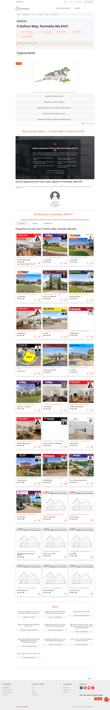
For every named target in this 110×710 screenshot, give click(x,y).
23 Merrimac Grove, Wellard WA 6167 (53, 588)
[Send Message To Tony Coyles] (65, 446)
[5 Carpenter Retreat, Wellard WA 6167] (81, 504)
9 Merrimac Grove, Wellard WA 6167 (26, 551)
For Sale (21, 223)
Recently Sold (47, 223)
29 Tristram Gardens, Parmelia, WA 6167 (53, 477)
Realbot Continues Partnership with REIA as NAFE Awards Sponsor (55, 612)
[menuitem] (63, 8)
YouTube (89, 687)
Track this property (27, 36)
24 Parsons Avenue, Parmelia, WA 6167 (27, 477)
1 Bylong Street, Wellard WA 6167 (52, 551)
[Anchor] (86, 131)
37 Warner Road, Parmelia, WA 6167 (79, 294)
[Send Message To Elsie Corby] (65, 336)
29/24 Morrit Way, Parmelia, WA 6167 (52, 404)
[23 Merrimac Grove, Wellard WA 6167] (55, 577)
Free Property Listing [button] (63, 8)
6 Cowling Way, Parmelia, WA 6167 (78, 257)
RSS (85, 687)
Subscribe (98, 698)
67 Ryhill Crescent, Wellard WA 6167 (26, 588)
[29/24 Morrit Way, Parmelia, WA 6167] (55, 393)
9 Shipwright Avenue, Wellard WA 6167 (79, 588)
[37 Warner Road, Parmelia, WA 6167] (81, 283)
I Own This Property (27, 32)
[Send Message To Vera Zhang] (91, 446)
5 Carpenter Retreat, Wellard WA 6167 (79, 514)
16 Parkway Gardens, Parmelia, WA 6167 (80, 477)
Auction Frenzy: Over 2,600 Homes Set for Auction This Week (81, 639)
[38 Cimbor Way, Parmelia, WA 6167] (55, 283)
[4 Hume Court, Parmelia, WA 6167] (55, 357)
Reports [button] (77, 8)
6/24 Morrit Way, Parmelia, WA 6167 (26, 514)
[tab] (55, 96)
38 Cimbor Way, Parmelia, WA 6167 (52, 294)
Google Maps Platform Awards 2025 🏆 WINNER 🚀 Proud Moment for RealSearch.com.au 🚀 (28, 640)
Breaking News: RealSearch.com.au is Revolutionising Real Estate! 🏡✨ (55, 639)
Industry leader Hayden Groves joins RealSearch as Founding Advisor (55, 625)
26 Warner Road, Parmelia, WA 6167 (26, 257)
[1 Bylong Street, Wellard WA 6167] (55, 540)
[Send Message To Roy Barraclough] (39, 299)
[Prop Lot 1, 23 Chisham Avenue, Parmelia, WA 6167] (28, 357)
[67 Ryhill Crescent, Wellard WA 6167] (28, 577)
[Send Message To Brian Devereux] (91, 299)
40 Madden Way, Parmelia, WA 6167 (79, 367)
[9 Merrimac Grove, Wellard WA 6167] (28, 540)
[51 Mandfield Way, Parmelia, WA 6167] (28, 430)
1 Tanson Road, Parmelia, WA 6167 (52, 257)
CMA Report (77, 32)
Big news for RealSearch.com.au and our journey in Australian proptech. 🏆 (28, 612)
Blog (33, 690)
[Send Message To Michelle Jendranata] (65, 299)
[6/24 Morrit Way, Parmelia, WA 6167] (28, 504)
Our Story (34, 692)
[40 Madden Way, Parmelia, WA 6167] (81, 357)
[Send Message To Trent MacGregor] (65, 263)
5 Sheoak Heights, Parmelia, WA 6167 (26, 331)
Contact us (5, 694)
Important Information (88, 123)
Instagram (92, 687)
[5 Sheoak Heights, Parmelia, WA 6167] (28, 320)
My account (66, 687)
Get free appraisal (46, 32)
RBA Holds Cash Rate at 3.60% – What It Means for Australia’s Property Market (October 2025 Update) (81, 626)
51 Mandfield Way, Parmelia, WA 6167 (26, 441)
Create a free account (60, 172)
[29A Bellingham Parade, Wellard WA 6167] (81, 540)
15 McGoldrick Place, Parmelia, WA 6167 (53, 441)
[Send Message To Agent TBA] (65, 520)
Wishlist (65, 692)
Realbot (25, 706)
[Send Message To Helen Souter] (39, 263)
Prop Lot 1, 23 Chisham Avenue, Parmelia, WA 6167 (28, 368)
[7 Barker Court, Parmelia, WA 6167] (28, 393)
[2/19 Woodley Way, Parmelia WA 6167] (55, 504)
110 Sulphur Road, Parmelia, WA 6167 (79, 331)
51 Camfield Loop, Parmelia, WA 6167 (53, 331)
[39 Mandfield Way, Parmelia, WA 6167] (81, 393)
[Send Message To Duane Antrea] (91, 336)
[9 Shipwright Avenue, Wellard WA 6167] (81, 577)
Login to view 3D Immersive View (55, 170)
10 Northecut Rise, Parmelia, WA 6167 (27, 294)
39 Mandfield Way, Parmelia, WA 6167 (79, 404)
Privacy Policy (6, 687)
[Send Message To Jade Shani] (39, 520)
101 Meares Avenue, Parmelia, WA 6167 (80, 441)
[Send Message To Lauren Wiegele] (65, 410)
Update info (62, 32)
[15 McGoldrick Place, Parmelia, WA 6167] (55, 430)
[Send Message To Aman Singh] (91, 483)
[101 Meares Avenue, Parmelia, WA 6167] (81, 430)
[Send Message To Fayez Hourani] (91, 263)
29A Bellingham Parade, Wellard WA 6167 (80, 551)
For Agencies (35, 694)
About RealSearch (7, 692)
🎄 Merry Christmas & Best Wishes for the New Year (29, 625)
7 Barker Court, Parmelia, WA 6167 (26, 404)
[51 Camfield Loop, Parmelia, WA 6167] (55, 320)
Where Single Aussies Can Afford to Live (28, 653)
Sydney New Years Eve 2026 (81, 611)
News (33, 687)
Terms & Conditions (8, 690)
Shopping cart (66, 690)
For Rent (34, 223)
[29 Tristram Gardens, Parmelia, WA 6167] (55, 467)
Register (66, 1)
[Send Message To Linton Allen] (39, 373)
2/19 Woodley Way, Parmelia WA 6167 (53, 514)
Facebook (81, 687)
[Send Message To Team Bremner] (39, 483)
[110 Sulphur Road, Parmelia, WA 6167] (81, 320)
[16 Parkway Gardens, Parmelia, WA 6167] (81, 467)
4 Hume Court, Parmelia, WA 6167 (52, 367)
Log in (71, 1)
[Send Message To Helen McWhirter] (91, 373)
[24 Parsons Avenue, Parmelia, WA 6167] (28, 467)
